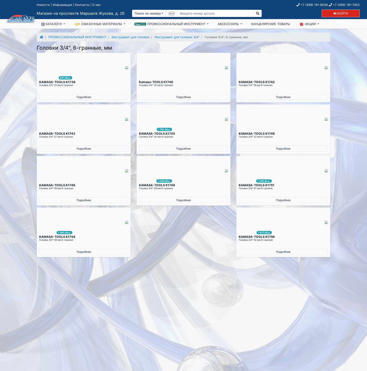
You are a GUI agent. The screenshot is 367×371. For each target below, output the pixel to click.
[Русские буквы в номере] (172, 13)
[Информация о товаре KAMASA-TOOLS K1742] (283, 67)
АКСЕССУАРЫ (229, 24)
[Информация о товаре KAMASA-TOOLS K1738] (83, 67)
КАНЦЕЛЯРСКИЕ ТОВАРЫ (270, 24)
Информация (62, 5)
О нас (96, 5)
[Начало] (41, 37)
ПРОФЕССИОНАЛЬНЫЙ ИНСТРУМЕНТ (176, 24)
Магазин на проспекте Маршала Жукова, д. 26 (80, 13)
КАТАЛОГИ (54, 24)
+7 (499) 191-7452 (346, 5)
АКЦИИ (310, 24)
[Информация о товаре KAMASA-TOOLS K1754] (83, 222)
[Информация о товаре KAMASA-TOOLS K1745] (183, 119)
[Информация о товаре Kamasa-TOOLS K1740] (183, 67)
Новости (43, 5)
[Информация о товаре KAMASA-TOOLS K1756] (283, 222)
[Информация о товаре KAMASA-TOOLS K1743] (83, 119)
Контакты (82, 5)
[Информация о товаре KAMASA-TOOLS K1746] (283, 119)
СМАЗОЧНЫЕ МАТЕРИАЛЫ (101, 24)
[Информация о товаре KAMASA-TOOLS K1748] (83, 170)
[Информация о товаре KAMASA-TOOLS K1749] (183, 170)
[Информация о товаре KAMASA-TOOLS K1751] (283, 170)
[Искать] (258, 13)
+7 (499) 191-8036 (314, 5)
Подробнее (83, 97)
